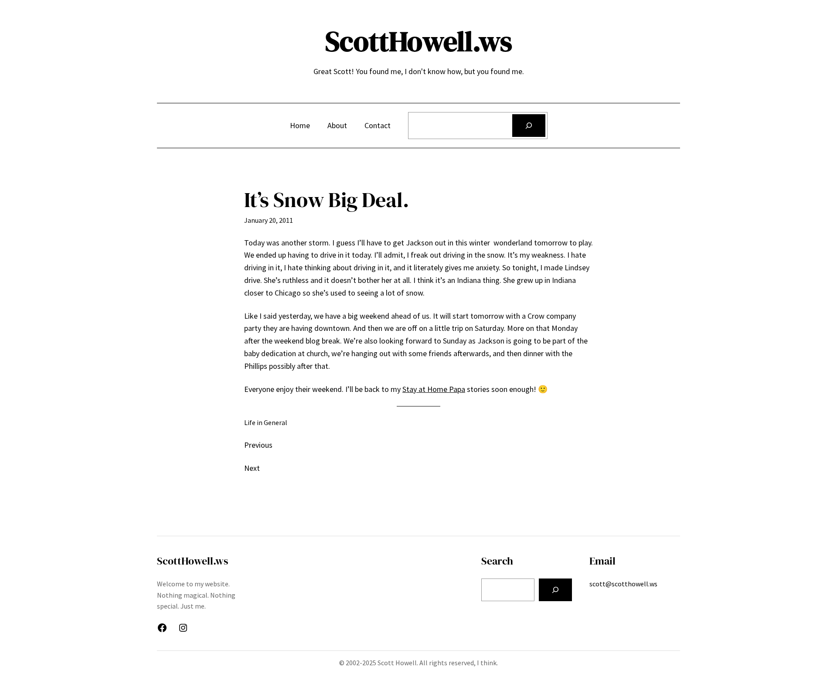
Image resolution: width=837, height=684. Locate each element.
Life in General (265, 422)
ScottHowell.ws (418, 41)
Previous (258, 445)
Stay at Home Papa (433, 389)
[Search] (528, 125)
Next (252, 468)
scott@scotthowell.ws (623, 583)
